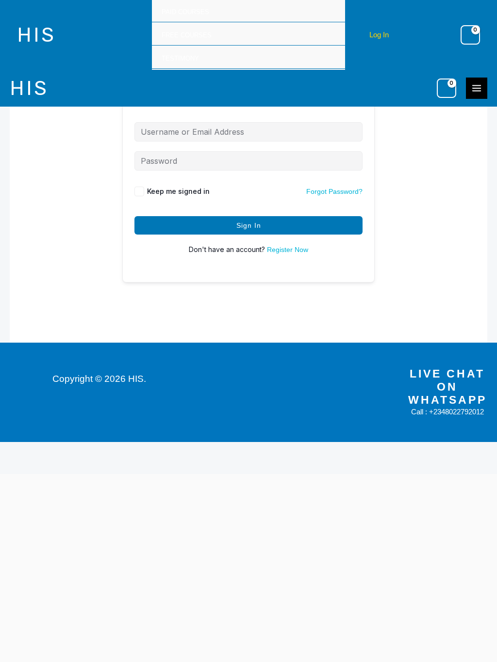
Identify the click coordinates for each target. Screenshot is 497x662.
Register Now (287, 249)
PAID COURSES (185, 12)
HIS (36, 35)
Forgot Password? (334, 191)
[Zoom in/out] (13, 450)
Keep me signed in (178, 191)
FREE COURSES (187, 35)
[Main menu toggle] (476, 88)
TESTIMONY (180, 58)
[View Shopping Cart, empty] (470, 35)
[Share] (71, 450)
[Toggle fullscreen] (42, 450)
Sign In (248, 225)
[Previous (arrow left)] (13, 466)
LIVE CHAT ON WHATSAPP (447, 387)
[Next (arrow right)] (42, 466)
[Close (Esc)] (101, 450)
